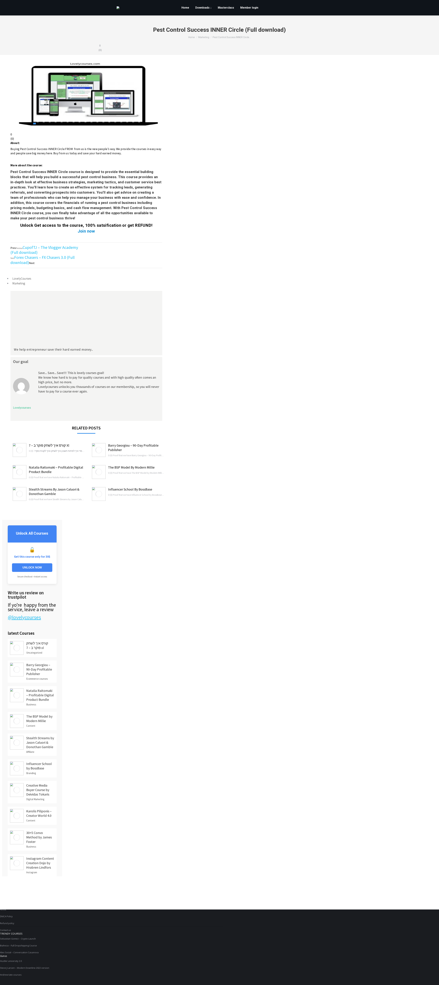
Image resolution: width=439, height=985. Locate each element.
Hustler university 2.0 (11, 961)
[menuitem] (185, 7)
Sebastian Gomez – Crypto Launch (18, 938)
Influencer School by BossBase (130, 489)
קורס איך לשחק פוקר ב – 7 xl (49, 445)
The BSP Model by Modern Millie (131, 467)
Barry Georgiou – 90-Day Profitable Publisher (133, 447)
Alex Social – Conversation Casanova (19, 952)
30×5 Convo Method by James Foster (39, 837)
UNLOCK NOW (32, 567)
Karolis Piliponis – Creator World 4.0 (39, 813)
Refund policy (7, 923)
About (3, 909)
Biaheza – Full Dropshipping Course (18, 945)
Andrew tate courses (11, 974)
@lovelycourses (24, 617)
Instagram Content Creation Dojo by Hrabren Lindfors (40, 862)
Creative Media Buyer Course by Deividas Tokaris (37, 789)
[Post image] (19, 450)
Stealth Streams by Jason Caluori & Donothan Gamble (54, 491)
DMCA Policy (6, 916)
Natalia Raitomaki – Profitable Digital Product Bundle (56, 469)
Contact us (5, 930)
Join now (86, 231)
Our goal (20, 361)
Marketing (18, 283)
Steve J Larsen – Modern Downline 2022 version (24, 967)
